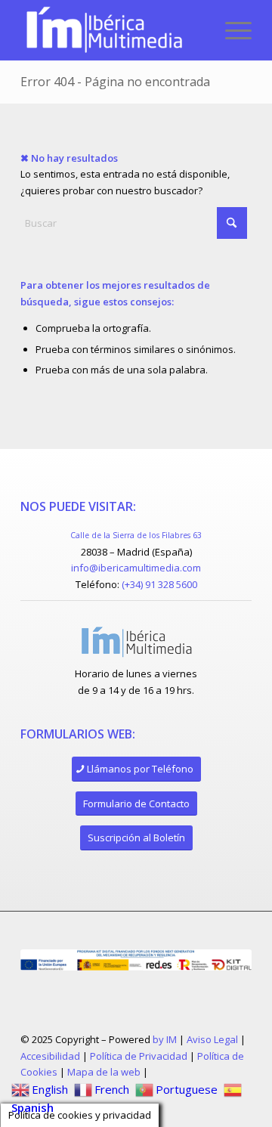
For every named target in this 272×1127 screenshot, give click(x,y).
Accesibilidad (50, 1056)
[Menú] (231, 30)
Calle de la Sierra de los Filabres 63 (136, 535)
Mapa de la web (104, 1072)
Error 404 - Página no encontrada (115, 81)
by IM (165, 1039)
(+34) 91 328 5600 (159, 584)
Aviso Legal (212, 1039)
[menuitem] (231, 30)
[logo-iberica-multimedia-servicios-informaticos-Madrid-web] (113, 30)
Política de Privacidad (138, 1056)
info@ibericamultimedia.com (136, 567)
